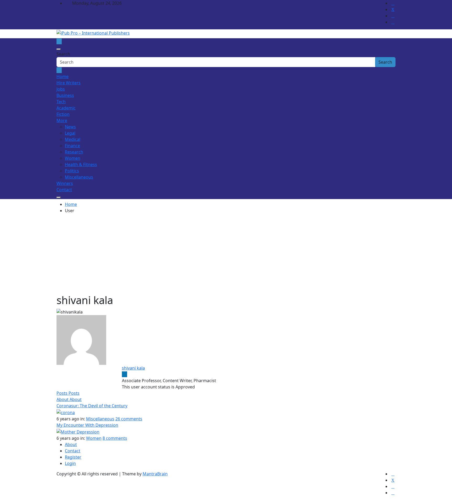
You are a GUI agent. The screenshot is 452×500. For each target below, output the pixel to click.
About (71, 444)
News (70, 127)
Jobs (60, 89)
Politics (72, 171)
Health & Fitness (81, 164)
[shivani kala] (81, 340)
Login (70, 463)
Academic (66, 108)
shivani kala (133, 368)
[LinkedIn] (124, 374)
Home (62, 76)
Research (74, 152)
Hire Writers (68, 83)
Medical (72, 139)
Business (65, 95)
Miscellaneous (79, 177)
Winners (64, 183)
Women (72, 158)
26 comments (128, 419)
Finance (72, 146)
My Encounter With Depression (87, 425)
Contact (64, 190)
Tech (61, 102)
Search (63, 54)
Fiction (63, 114)
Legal (70, 133)
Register (73, 457)
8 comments (115, 438)
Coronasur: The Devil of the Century (91, 406)
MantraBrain (155, 474)
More (61, 120)
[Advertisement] (226, 254)
